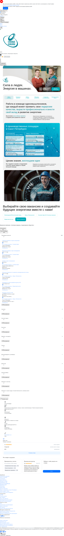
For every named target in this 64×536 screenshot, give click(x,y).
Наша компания (9, 97)
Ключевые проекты (18, 97)
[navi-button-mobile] (1, 28)
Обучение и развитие (36, 97)
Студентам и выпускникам (46, 97)
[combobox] (3, 534)
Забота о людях (27, 97)
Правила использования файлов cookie (24, 6)
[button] (1, 23)
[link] (2, 20)
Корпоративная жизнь (55, 97)
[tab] (3, 63)
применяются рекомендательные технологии (24, 527)
